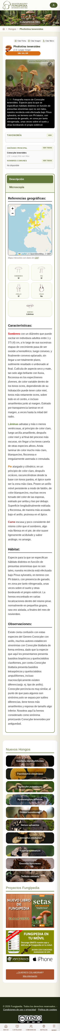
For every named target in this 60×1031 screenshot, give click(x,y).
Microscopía (16, 187)
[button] (12, 208)
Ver (50, 135)
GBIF (37, 258)
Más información (30, 976)
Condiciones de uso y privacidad (19, 1009)
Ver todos (47, 148)
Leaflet (23, 253)
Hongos (12, 29)
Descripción (16, 179)
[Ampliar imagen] (50, 64)
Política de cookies (47, 1009)
